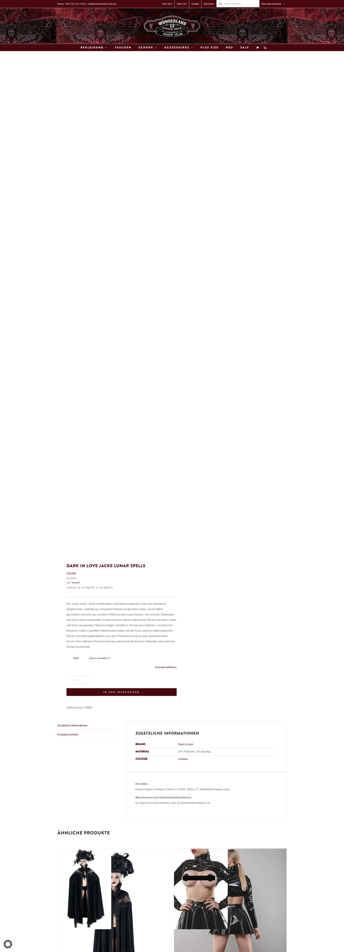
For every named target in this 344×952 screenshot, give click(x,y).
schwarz (183, 758)
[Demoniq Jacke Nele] (201, 851)
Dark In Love (185, 744)
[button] (8, 944)
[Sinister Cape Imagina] (84, 851)
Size (76, 658)
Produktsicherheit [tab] (67, 734)
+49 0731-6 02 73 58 (75, 4)
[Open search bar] (265, 47)
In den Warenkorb (121, 692)
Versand (75, 582)
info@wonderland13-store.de (102, 4)
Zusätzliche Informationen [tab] (72, 725)
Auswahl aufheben (165, 667)
